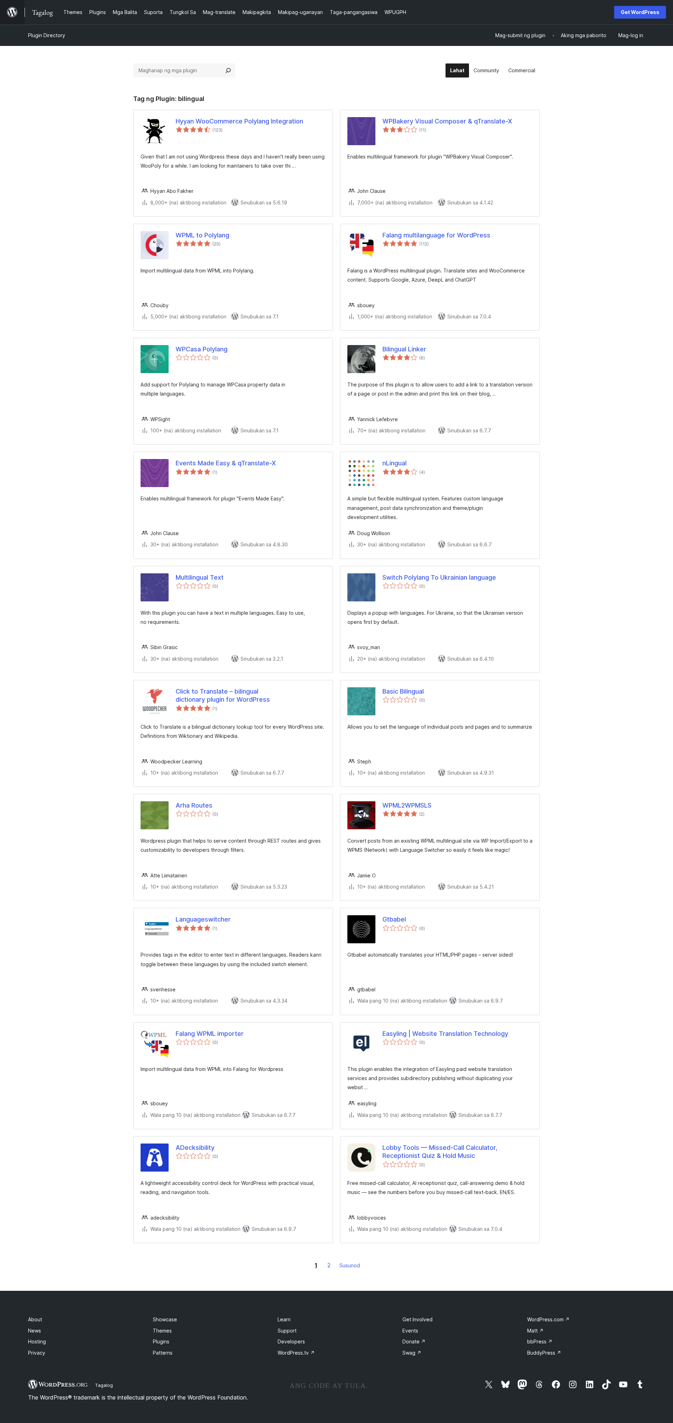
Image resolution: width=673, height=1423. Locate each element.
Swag (411, 1353)
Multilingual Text (200, 577)
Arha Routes (194, 805)
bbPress (539, 1341)
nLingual (394, 463)
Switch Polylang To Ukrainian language (439, 577)
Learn (284, 1319)
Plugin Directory (46, 35)
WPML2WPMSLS (406, 805)
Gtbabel (394, 919)
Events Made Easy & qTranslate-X (226, 463)
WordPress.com (548, 1319)
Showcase (165, 1319)
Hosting (37, 1341)
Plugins (161, 1341)
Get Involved (417, 1319)
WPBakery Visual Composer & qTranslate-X (447, 121)
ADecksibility (195, 1147)
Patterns (162, 1353)
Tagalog (104, 1385)
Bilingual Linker (404, 349)
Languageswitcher (203, 919)
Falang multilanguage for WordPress (436, 235)
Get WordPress (640, 12)
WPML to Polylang (202, 235)
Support (287, 1331)
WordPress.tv (296, 1353)
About (35, 1319)
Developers (291, 1341)
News (34, 1331)
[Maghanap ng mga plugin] (228, 70)
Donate (414, 1341)
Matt (535, 1331)
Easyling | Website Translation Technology (445, 1033)
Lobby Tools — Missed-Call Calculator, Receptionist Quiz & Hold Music (439, 1151)
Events (410, 1331)
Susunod (349, 1265)
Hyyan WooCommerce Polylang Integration (239, 121)
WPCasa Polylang (201, 349)
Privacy (36, 1353)
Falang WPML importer (210, 1033)
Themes (162, 1331)
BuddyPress (544, 1353)
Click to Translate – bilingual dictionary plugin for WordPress (223, 695)
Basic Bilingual (403, 691)
